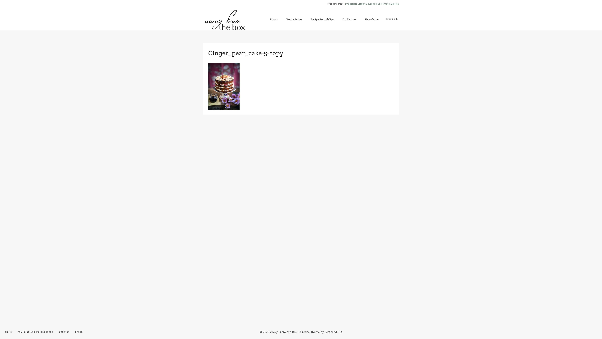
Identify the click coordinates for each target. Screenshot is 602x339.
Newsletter (372, 19)
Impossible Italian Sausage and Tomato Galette (372, 4)
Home (8, 332)
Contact (64, 332)
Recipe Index (294, 19)
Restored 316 (334, 332)
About (274, 19)
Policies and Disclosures (35, 332)
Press (79, 332)
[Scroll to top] (594, 327)
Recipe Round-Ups (322, 19)
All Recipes (349, 19)
